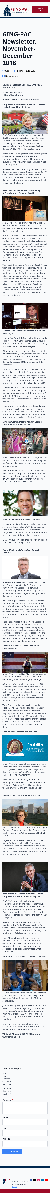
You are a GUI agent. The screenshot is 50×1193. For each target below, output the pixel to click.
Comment (7, 1100)
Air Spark (14, 1187)
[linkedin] (42, 1180)
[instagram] (38, 1180)
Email (5, 1128)
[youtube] (46, 1180)
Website (6, 1139)
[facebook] (31, 1180)
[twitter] (34, 1180)
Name (5, 1117)
